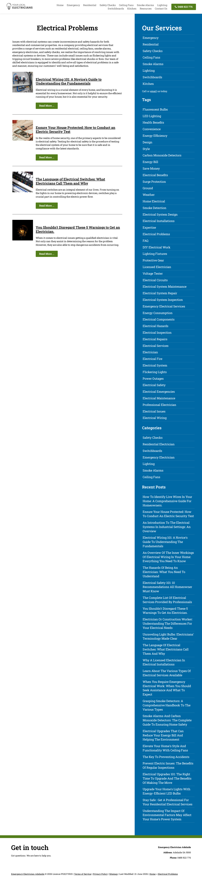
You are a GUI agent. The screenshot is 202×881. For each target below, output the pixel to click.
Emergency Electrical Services (164, 306)
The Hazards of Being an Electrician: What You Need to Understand (164, 572)
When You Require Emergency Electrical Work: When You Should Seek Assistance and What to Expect (167, 688)
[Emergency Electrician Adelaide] (19, 9)
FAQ (145, 241)
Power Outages (153, 378)
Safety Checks (108, 5)
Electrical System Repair (160, 293)
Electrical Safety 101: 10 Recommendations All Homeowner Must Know (167, 587)
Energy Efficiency (155, 136)
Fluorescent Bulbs (155, 109)
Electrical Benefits (155, 175)
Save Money (151, 168)
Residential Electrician (159, 444)
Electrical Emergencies (159, 392)
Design (147, 142)
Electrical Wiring (155, 418)
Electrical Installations (159, 221)
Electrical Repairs (155, 339)
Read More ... (46, 105)
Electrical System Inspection (163, 300)
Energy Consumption (157, 313)
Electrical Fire (152, 359)
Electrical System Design (160, 214)
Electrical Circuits (155, 280)
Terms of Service (82, 873)
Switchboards (116, 8)
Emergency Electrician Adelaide (27, 873)
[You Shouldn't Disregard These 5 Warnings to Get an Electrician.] (22, 239)
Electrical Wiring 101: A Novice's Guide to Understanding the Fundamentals (69, 81)
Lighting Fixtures (155, 254)
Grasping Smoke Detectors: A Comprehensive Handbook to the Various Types (166, 705)
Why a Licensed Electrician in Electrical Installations (164, 662)
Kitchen (131, 8)
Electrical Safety (154, 385)
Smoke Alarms (145, 5)
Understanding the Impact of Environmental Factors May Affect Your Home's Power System (167, 815)
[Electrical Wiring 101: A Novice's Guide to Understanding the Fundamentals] (22, 91)
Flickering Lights (155, 372)
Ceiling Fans (126, 5)
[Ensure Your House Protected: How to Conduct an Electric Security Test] (22, 139)
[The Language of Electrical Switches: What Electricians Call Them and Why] (22, 191)
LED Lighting (152, 116)
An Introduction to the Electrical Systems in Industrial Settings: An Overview (167, 527)
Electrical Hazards (155, 326)
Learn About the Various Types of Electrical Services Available (167, 673)
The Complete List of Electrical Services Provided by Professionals (167, 600)
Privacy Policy (100, 873)
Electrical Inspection (157, 332)
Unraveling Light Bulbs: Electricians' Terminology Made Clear (168, 636)
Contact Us (161, 8)
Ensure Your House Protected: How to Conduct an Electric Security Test (75, 129)
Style (146, 149)
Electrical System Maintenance (164, 286)
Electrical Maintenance (159, 398)
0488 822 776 (185, 6)
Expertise (149, 227)
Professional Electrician (159, 405)
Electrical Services (155, 346)
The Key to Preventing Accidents (166, 757)
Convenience (152, 129)
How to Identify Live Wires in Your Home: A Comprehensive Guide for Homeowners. (167, 501)
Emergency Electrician (159, 457)
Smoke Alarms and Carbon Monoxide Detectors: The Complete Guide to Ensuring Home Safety (167, 720)
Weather (149, 195)
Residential (89, 5)
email (153, 91)
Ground (148, 188)
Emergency (73, 5)
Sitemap (113, 873)
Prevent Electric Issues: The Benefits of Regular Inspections (168, 765)
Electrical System (155, 365)
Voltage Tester (153, 273)
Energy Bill (150, 162)
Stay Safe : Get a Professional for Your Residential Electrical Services (167, 802)
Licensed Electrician (157, 267)
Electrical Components (159, 319)
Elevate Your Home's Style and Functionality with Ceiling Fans (165, 748)
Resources (146, 8)
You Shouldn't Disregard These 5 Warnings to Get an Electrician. (78, 229)
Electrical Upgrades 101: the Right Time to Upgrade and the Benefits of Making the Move (167, 778)
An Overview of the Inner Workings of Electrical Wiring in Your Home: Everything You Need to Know (168, 557)
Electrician (150, 352)
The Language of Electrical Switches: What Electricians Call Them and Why (70, 181)
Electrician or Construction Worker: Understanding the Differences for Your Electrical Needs (168, 623)
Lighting (162, 5)
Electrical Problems (156, 234)
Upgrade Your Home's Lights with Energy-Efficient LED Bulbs (166, 791)
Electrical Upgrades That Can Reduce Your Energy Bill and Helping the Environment (163, 735)
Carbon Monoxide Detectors (162, 155)
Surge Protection (154, 182)
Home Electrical (154, 201)
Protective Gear (153, 260)
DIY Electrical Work (156, 247)
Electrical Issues (154, 411)
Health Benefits (153, 122)
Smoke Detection (154, 208)
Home (60, 5)
